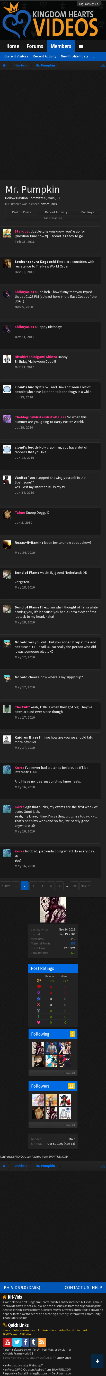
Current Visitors (16, 56)
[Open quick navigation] (103, 65)
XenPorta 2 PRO (10, 1156)
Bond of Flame (27, 572)
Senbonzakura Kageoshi (35, 261)
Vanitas (21, 477)
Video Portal (66, 1330)
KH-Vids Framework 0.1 (18, 1353)
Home (12, 46)
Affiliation (26, 1334)
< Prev (5, 886)
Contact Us (77, 1287)
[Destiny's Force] (64, 1047)
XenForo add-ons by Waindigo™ (23, 1365)
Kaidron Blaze (26, 737)
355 (72, 943)
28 (74, 886)
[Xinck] (64, 1099)
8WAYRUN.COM (58, 1156)
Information (53, 218)
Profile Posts (21, 212)
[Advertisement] (53, 126)
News (6, 1330)
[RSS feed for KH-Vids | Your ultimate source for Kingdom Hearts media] (41, 1342)
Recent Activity (56, 212)
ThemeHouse (62, 1357)
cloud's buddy (27, 387)
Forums (35, 46)
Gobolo (21, 642)
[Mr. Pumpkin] (38, 1047)
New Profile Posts (75, 56)
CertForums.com (62, 1373)
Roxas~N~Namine (29, 542)
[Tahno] (38, 1113)
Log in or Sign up (88, 4)
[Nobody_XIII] (51, 1099)
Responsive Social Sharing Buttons (25, 1373)
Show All (69, 1073)
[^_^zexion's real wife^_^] (64, 1113)
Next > (85, 886)
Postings (87, 212)
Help (97, 1287)
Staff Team (10, 1334)
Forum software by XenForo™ (22, 1349)
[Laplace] (64, 1061)
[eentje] (38, 1061)
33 (71, 1086)
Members (61, 46)
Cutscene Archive (23, 1330)
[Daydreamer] (51, 1047)
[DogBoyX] (51, 1061)
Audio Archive (47, 1330)
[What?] (38, 1099)
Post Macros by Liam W (56, 1349)
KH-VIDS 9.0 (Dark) (22, 1287)
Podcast (82, 1330)
